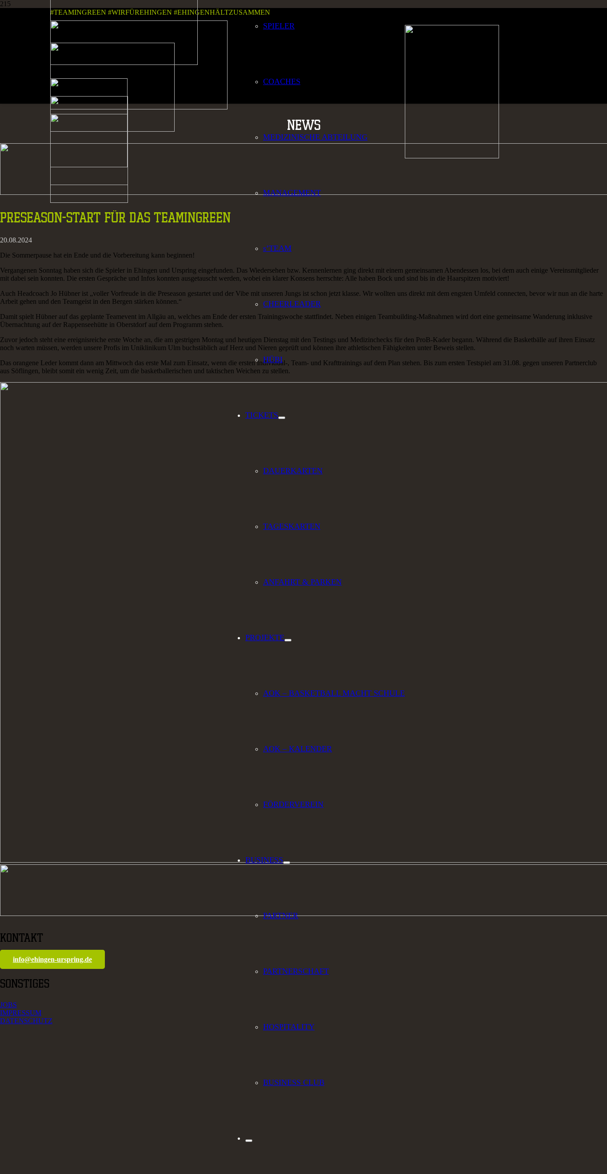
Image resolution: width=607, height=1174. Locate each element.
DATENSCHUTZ (26, 1021)
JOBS (8, 1005)
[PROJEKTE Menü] (288, 640)
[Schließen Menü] (248, 1140)
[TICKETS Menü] (281, 417)
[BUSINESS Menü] (286, 862)
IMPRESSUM (20, 1013)
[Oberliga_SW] (89, 200)
